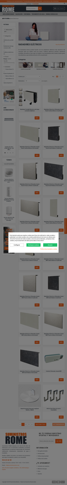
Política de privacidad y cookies (48, 249)
